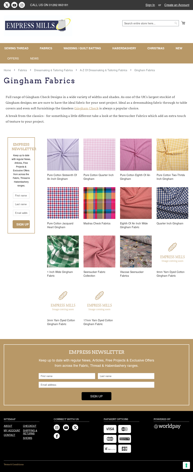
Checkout (29, 426)
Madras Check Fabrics (96, 223)
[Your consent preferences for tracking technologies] (186, 465)
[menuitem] (18, 48)
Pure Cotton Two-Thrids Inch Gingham (171, 177)
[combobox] (150, 23)
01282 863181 (58, 5)
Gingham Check (86, 108)
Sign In (150, 5)
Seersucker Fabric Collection (94, 273)
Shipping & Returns (30, 432)
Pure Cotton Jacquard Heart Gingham (60, 225)
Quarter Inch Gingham (170, 223)
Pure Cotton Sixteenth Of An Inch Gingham (62, 177)
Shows (27, 438)
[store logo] (38, 25)
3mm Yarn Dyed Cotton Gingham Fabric (61, 322)
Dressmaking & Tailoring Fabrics (54, 70)
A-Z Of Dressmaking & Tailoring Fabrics (104, 70)
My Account (12, 430)
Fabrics (23, 70)
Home (8, 70)
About (8, 426)
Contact (9, 435)
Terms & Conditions (14, 464)
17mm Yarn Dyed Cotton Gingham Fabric (98, 322)
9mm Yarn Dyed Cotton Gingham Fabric (171, 273)
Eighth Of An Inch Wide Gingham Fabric (134, 225)
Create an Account (176, 5)
